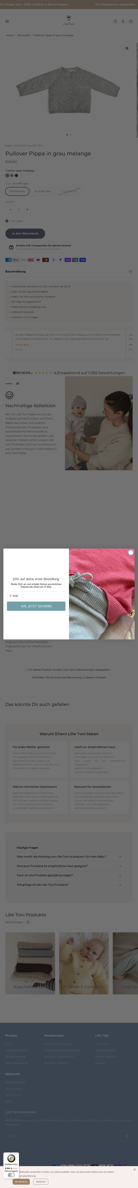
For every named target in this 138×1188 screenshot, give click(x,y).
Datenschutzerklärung (24, 1175)
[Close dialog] (130, 552)
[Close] (134, 1169)
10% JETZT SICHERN (36, 606)
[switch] (11, 1175)
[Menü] (17, 1154)
